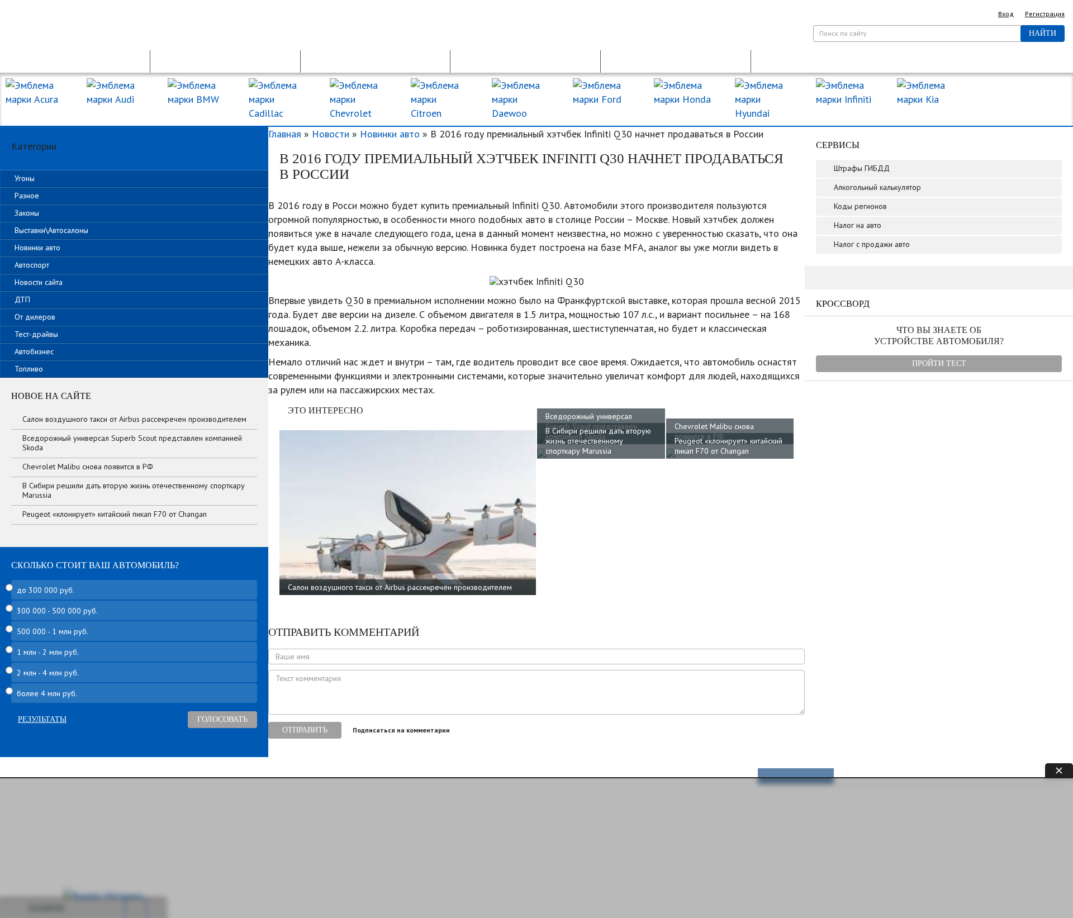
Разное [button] (27, 196)
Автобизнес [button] (34, 351)
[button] (75, 61)
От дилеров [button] (35, 317)
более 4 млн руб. (47, 693)
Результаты (42, 719)
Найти (1042, 33)
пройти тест (939, 363)
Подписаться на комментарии (401, 730)
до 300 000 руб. (45, 590)
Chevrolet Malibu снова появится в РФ (714, 431)
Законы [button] (27, 213)
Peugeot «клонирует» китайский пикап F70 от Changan (728, 446)
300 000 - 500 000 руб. (57, 611)
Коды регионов (860, 206)
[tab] (134, 178)
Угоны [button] (25, 178)
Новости (330, 133)
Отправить (304, 730)
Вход (1006, 13)
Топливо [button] (29, 369)
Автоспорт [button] (32, 265)
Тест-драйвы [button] (36, 334)
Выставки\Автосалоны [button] (51, 230)
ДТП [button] (22, 299)
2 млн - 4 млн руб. (48, 673)
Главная (284, 133)
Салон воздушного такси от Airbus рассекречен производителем (400, 587)
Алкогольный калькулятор (877, 187)
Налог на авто (857, 225)
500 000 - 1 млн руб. (52, 631)
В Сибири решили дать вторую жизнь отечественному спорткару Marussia (598, 441)
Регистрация (1045, 13)
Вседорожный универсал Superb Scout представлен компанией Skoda (132, 443)
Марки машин (1014, 94)
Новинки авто (390, 133)
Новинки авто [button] (37, 247)
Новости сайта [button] (39, 282)
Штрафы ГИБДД (862, 168)
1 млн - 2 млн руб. (48, 652)
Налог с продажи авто (872, 244)
